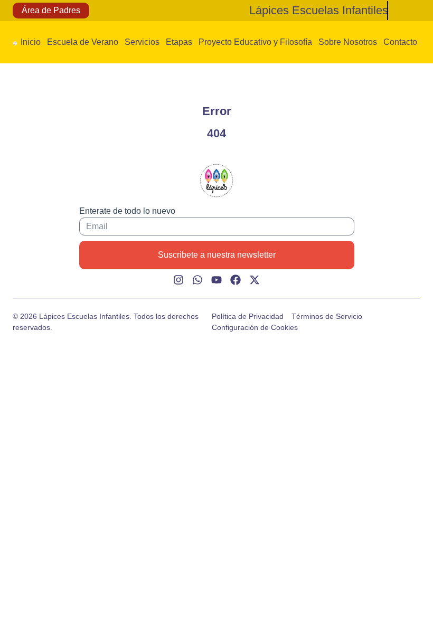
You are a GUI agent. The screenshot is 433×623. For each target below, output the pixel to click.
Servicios (142, 41)
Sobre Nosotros (347, 41)
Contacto (400, 41)
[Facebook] (235, 280)
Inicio (31, 41)
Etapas (179, 41)
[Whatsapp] (197, 280)
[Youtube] (216, 280)
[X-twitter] (254, 280)
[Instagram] (178, 280)
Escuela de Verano (82, 41)
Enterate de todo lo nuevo (127, 210)
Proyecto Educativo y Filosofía (255, 41)
